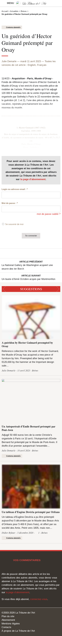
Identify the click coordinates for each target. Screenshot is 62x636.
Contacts (6, 627)
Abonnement (8, 620)
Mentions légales (11, 623)
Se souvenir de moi (14, 224)
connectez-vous (38, 599)
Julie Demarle (9, 61)
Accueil (5, 11)
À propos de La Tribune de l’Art (18, 630)
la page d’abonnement (33, 179)
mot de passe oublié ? (48, 214)
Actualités (14, 11)
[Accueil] (31, 3)
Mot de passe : (10, 203)
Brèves (24, 11)
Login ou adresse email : (15, 189)
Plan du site (8, 616)
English (32, 65)
